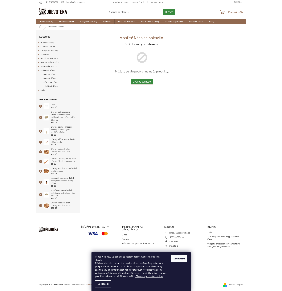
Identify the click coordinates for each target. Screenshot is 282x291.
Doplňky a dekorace (49, 58)
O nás (124, 235)
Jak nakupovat (157, 2)
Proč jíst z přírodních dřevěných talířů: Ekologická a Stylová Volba (223, 245)
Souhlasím (179, 258)
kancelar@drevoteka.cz (179, 232)
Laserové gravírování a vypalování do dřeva (223, 238)
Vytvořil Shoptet (236, 284)
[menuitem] (46, 21)
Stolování (45, 54)
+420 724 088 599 (176, 237)
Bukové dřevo (50, 78)
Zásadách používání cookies (149, 276)
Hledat (169, 12)
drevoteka (173, 241)
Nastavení (103, 284)
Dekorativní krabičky (50, 62)
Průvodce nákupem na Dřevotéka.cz (138, 243)
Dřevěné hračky (47, 42)
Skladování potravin (49, 66)
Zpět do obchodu (142, 81)
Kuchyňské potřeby (49, 50)
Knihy (43, 90)
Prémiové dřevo (48, 70)
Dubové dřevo (50, 74)
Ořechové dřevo (51, 82)
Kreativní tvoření (48, 46)
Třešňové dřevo (51, 86)
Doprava (125, 239)
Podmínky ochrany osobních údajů (128, 2)
